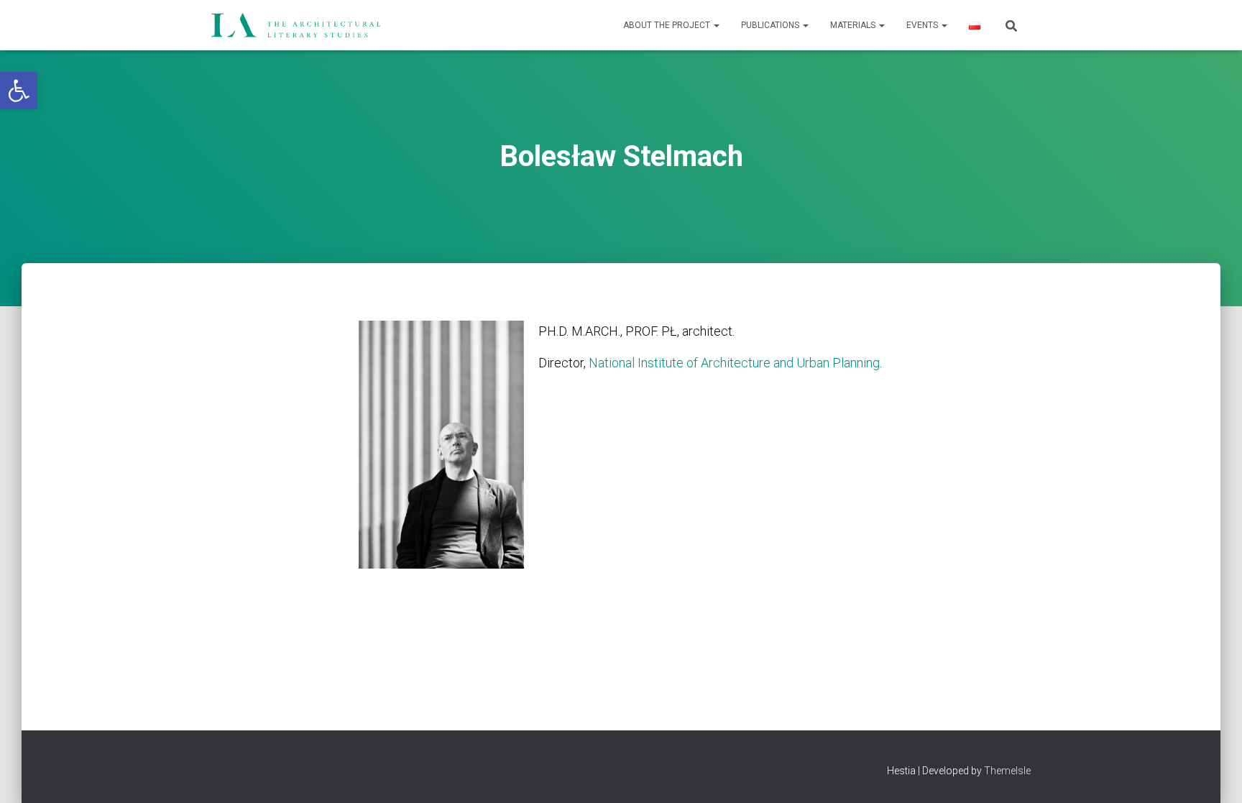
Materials (854, 25)
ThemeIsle (1007, 770)
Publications (771, 25)
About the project (667, 25)
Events (923, 25)
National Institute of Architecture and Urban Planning (734, 362)
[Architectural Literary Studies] (296, 25)
